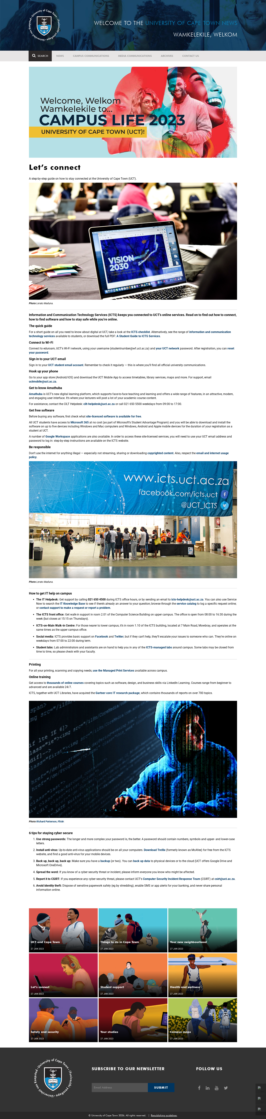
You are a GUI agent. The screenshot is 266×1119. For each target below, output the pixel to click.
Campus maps (180, 1032)
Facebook (101, 636)
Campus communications (91, 55)
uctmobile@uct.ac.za (42, 381)
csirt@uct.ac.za (225, 879)
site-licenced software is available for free (113, 416)
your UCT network (167, 348)
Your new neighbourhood (188, 942)
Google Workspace (57, 436)
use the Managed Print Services (113, 670)
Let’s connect (40, 987)
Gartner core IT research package (118, 693)
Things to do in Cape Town (119, 942)
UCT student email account (65, 365)
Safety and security (45, 1032)
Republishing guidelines (164, 1115)
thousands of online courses (65, 683)
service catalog (186, 603)
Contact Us (190, 55)
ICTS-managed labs (159, 647)
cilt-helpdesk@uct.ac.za (99, 404)
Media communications (135, 55)
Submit (161, 1087)
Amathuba (36, 394)
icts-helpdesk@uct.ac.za (187, 599)
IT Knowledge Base (72, 603)
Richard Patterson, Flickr (50, 821)
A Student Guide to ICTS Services (138, 336)
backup (105, 861)
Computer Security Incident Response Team (171, 879)
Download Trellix (154, 850)
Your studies (109, 1032)
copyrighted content (160, 453)
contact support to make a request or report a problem (74, 608)
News (60, 55)
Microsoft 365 (80, 422)
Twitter (119, 636)
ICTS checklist (140, 332)
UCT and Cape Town (45, 942)
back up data (141, 861)
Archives (167, 55)
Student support (112, 987)
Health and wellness (185, 987)
